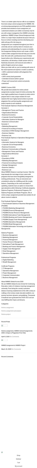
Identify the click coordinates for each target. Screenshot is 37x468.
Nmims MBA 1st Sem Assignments (11, 372)
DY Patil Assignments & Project (10, 399)
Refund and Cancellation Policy (10, 419)
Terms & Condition (6, 422)
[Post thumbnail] (4, 327)
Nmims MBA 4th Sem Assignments (11, 381)
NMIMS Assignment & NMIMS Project (13, 345)
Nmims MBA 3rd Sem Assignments (11, 378)
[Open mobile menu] (2, 2)
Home (3, 13)
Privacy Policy (5, 416)
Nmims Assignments (7, 369)
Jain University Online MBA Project (11, 387)
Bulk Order (4, 428)
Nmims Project (5, 384)
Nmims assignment (7, 307)
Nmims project (6, 314)
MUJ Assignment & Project (8, 390)
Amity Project (5, 396)
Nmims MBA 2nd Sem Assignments (11, 375)
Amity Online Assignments (8, 393)
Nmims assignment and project (11, 311)
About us (3, 425)
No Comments (14, 336)
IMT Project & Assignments (9, 402)
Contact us (4, 413)
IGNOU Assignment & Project (9, 405)
